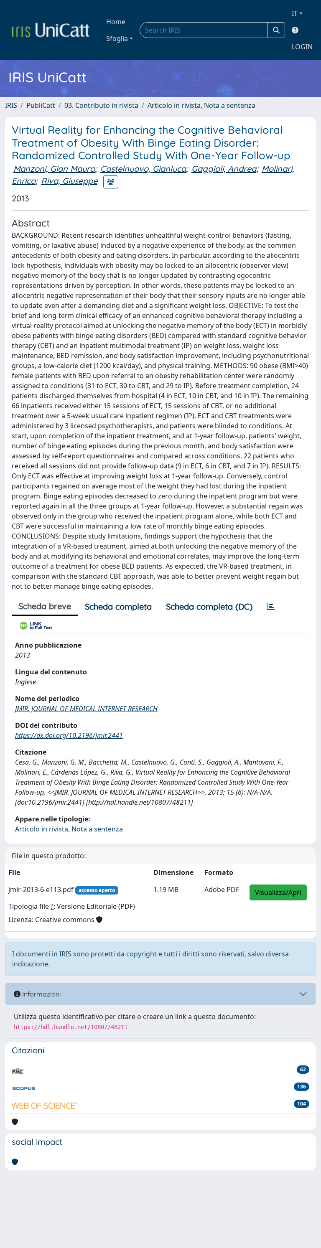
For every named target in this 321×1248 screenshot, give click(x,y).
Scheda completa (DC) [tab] (209, 606)
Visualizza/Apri (278, 892)
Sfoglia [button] (117, 38)
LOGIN (302, 46)
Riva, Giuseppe (69, 180)
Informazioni (40, 994)
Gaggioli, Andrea (223, 168)
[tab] (271, 606)
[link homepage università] (50, 30)
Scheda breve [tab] (44, 606)
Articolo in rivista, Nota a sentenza (201, 105)
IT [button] (295, 13)
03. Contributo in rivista (101, 105)
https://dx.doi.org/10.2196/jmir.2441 (69, 735)
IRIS (11, 105)
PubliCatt (40, 105)
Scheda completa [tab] (118, 606)
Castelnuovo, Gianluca (143, 168)
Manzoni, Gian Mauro (54, 168)
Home (115, 21)
